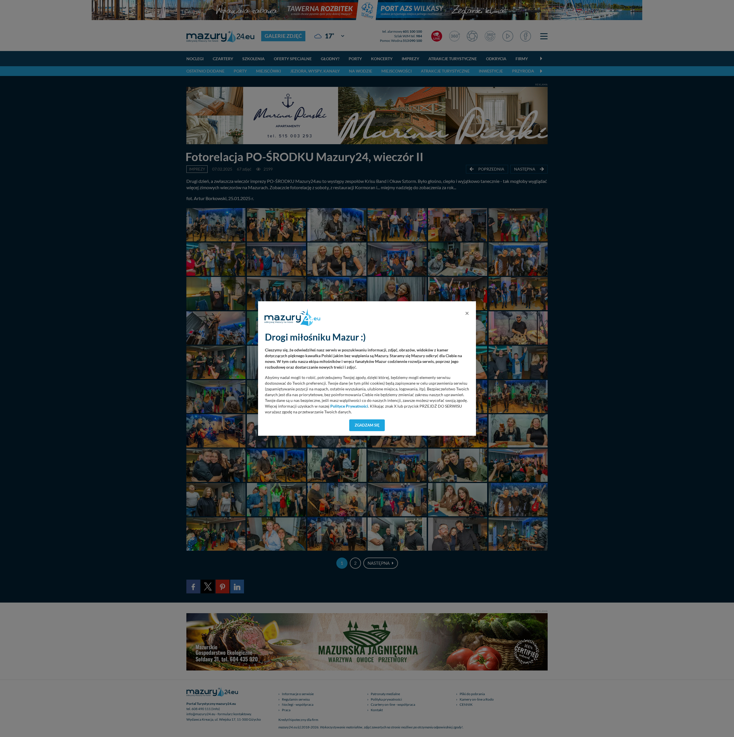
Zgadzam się (367, 425)
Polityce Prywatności (349, 406)
